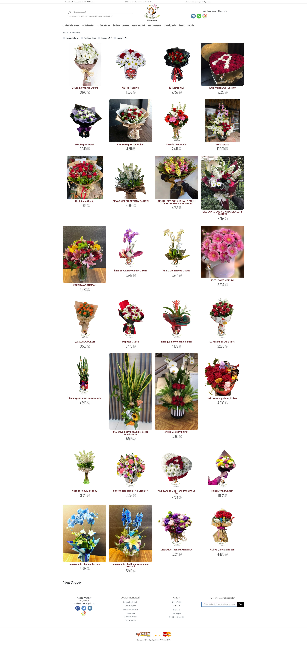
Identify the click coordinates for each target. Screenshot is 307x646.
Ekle (240, 604)
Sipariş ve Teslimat (130, 609)
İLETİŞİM (190, 25)
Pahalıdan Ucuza (90, 38)
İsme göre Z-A (122, 38)
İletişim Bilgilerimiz (130, 602)
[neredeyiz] (204, 16)
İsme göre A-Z (106, 38)
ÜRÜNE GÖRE (89, 25)
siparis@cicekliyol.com (85, 603)
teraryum (99, 16)
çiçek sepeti (80, 16)
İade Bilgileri (176, 614)
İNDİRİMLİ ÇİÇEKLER (121, 25)
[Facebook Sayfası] (77, 608)
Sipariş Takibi (176, 602)
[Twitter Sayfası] (83, 608)
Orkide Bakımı (130, 620)
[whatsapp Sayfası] (199, 16)
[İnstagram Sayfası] (193, 16)
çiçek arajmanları (90, 16)
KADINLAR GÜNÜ (138, 25)
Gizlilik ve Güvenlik (176, 617)
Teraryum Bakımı (130, 617)
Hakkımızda (130, 613)
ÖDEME (181, 25)
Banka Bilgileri (130, 606)
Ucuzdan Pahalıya (72, 38)
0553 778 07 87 (85, 598)
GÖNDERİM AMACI (72, 25)
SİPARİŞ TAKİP (170, 25)
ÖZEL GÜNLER (105, 25)
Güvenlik (176, 610)
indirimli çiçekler (108, 16)
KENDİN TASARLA (154, 25)
